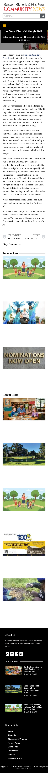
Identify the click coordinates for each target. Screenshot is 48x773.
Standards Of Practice (17, 739)
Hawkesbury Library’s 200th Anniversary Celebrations (33, 669)
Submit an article (15, 758)
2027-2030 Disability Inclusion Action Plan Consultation (33, 707)
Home (10, 731)
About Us (12, 735)
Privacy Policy (14, 743)
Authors (11, 754)
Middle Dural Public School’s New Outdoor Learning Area (32, 689)
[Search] (42, 16)
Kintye (29, 768)
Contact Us (13, 751)
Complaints (13, 747)
